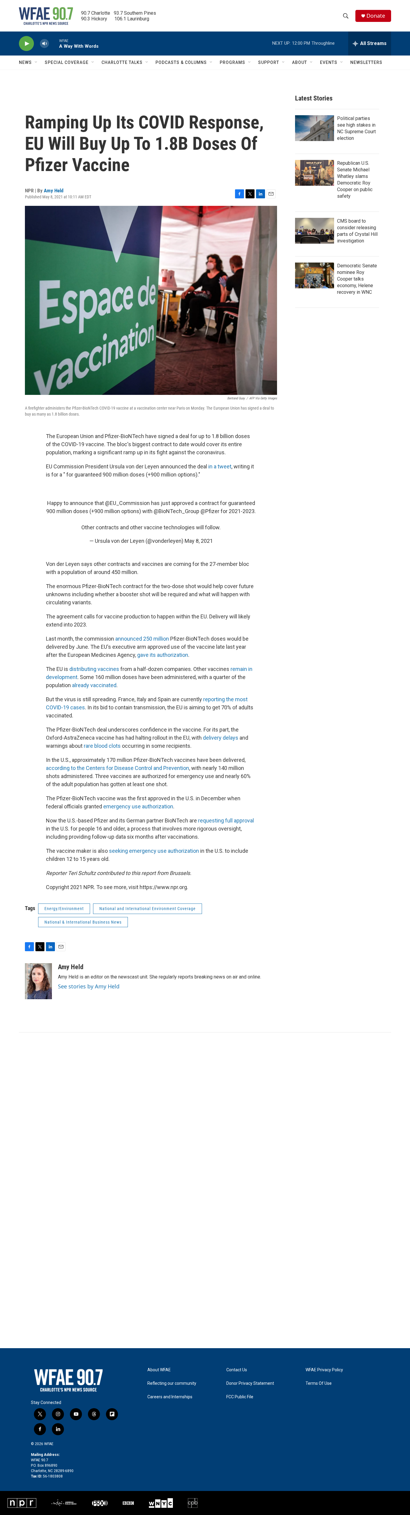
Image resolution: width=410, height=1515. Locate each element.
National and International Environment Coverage (147, 908)
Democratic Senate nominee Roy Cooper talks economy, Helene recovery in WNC (357, 279)
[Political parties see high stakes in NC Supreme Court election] (314, 128)
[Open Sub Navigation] (36, 62)
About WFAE (159, 1370)
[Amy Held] (38, 981)
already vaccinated (94, 685)
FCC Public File (239, 1397)
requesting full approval (226, 820)
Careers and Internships (169, 1397)
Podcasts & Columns (181, 62)
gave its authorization (162, 655)
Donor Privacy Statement (250, 1383)
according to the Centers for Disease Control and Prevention (117, 768)
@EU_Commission (127, 503)
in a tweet (219, 466)
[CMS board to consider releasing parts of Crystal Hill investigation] (314, 231)
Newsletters (366, 62)
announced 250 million (142, 639)
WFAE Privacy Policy (324, 1370)
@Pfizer (209, 511)
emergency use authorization (138, 806)
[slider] (54, 43)
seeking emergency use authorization (154, 851)
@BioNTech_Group (176, 511)
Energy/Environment (64, 908)
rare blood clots (102, 746)
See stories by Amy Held (88, 986)
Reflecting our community (171, 1383)
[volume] (44, 43)
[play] (26, 43)
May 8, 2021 (199, 541)
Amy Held (53, 191)
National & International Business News (83, 922)
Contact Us (236, 1370)
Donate (375, 16)
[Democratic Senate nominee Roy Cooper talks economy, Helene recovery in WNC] (314, 275)
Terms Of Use (319, 1383)
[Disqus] (205, 1114)
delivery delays (220, 738)
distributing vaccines (94, 669)
